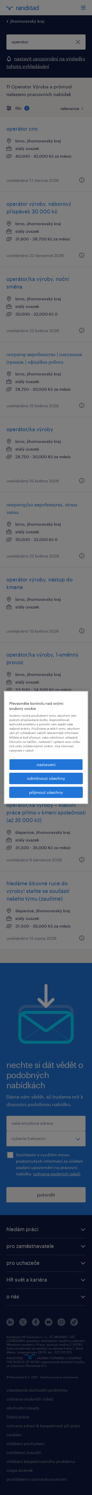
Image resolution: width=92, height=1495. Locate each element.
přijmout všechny (46, 792)
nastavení (46, 764)
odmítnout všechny (46, 778)
